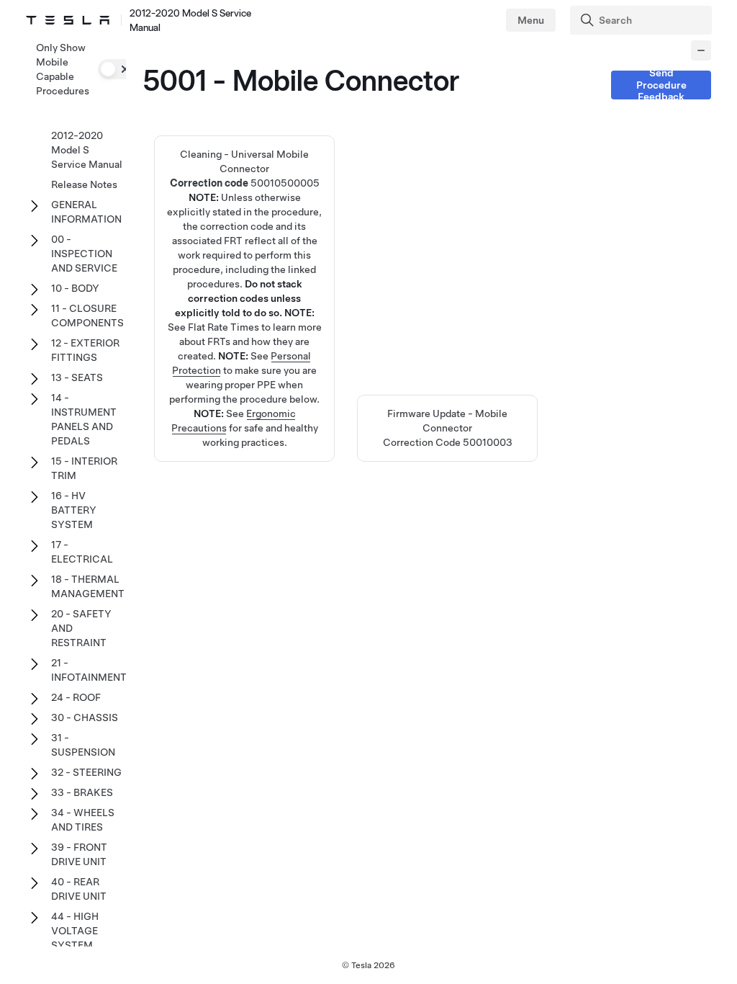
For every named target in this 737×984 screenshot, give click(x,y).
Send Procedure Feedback (661, 85)
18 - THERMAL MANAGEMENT (88, 586)
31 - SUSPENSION (83, 745)
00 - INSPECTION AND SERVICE (84, 253)
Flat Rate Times (223, 327)
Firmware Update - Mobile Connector (447, 428)
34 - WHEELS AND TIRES (82, 820)
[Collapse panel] (701, 50)
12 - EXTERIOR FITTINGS (85, 350)
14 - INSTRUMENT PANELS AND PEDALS (84, 419)
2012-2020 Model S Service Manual (86, 150)
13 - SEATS (77, 377)
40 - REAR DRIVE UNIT (79, 889)
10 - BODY (75, 288)
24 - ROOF (76, 697)
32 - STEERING (86, 772)
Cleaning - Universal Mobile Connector (244, 240)
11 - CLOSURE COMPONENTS (87, 315)
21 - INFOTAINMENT (89, 670)
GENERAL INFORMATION (86, 212)
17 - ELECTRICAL (82, 552)
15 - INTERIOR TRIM (84, 468)
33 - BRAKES (82, 792)
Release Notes (84, 184)
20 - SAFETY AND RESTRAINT (81, 628)
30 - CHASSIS (84, 717)
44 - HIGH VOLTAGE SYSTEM (75, 931)
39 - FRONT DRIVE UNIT (79, 854)
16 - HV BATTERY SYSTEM (73, 510)
